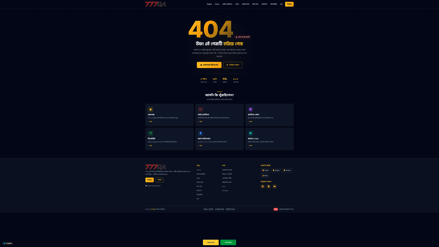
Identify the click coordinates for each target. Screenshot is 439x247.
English (209, 4)
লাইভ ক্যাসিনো (227, 4)
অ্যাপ (237, 4)
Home (217, 4)
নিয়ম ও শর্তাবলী (227, 174)
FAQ (223, 186)
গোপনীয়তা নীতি (227, 178)
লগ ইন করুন (228, 242)
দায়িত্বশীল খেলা (227, 182)
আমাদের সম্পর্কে (227, 170)
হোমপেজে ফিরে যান (210, 64)
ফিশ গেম (255, 4)
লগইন (159, 180)
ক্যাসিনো (264, 4)
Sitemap (225, 190)
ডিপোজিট (273, 4)
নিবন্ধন (289, 4)
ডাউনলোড (245, 4)
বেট (281, 4)
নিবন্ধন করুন (234, 64)
